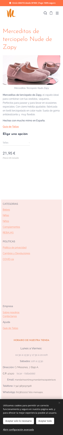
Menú (57, 13)
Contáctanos (10, 316)
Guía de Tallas (11, 126)
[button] (45, 13)
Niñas (6, 215)
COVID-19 (8, 259)
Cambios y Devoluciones (16, 253)
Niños (6, 221)
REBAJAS (8, 232)
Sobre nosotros (11, 312)
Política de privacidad (14, 247)
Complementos (11, 227)
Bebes (6, 209)
